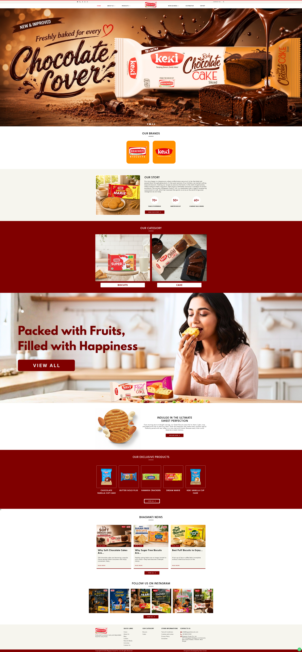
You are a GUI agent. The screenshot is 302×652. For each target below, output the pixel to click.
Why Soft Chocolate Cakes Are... (150, 551)
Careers (126, 638)
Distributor (190, 5)
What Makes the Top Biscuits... (109, 551)
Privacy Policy (165, 636)
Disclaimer (164, 638)
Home (99, 5)
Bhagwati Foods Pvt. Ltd (114, 650)
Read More (101, 565)
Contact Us (216, 1)
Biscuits (145, 632)
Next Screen (203, 650)
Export (202, 5)
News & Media (172, 5)
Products (125, 5)
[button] (147, 124)
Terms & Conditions (167, 632)
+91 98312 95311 (187, 634)
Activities (126, 643)
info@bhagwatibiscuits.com (190, 632)
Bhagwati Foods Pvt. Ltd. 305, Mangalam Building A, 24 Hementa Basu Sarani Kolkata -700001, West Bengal (194, 639)
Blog (125, 636)
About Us (110, 5)
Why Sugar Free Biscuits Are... (185, 551)
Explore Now (174, 435)
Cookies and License (167, 634)
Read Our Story (154, 212)
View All (151, 501)
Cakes (144, 634)
